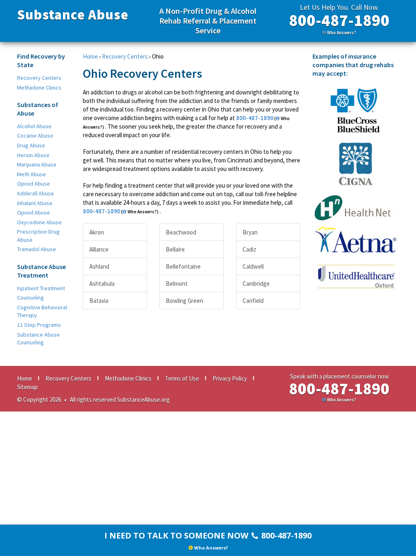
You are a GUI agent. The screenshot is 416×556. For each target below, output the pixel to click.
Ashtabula (102, 283)
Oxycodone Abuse (39, 222)
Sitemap (27, 387)
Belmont (177, 283)
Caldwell (253, 266)
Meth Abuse (31, 174)
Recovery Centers (39, 77)
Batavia (98, 300)
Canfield (253, 300)
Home (90, 56)
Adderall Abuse (35, 193)
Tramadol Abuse (36, 249)
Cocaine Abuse (35, 135)
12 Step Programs (39, 324)
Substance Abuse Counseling (38, 338)
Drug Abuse (31, 145)
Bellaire (175, 249)
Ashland (99, 266)
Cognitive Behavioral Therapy (42, 311)
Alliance (98, 249)
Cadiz (249, 249)
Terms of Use (182, 378)
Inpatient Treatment (41, 288)
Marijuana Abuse (36, 164)
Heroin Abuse (33, 155)
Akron (96, 232)
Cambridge (256, 283)
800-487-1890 (339, 20)
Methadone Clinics (39, 87)
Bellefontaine (183, 266)
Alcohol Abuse (34, 126)
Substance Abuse (72, 14)
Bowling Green (184, 300)
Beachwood (181, 232)
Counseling (30, 297)
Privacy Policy (229, 378)
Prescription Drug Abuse (38, 235)
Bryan (250, 232)
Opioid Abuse (33, 183)
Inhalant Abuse (34, 203)
